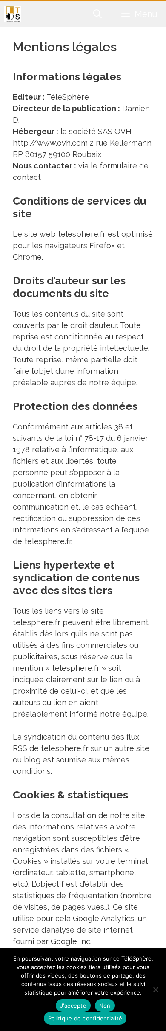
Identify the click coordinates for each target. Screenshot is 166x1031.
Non (105, 1005)
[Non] (155, 989)
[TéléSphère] (12, 14)
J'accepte (73, 1005)
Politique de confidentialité (85, 1018)
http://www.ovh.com (51, 142)
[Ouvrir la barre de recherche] (98, 14)
